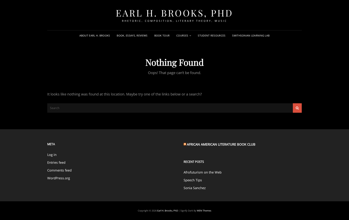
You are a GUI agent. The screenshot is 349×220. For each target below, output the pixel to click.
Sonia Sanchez (195, 188)
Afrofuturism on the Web (203, 172)
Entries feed (56, 162)
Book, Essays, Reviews (132, 35)
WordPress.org (58, 178)
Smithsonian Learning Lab (251, 35)
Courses (182, 35)
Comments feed (59, 170)
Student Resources (211, 35)
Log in (52, 154)
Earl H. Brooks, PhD (174, 13)
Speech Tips (193, 180)
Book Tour (162, 35)
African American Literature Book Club (221, 144)
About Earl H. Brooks (94, 35)
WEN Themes (204, 210)
